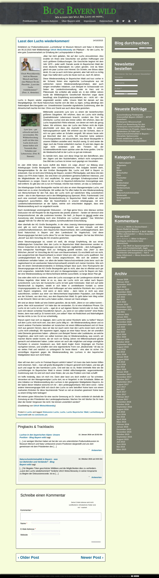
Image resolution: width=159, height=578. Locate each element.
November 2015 (124, 432)
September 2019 (124, 344)
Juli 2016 (121, 412)
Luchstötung (95, 412)
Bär (118, 168)
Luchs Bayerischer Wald (77, 412)
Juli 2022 (121, 297)
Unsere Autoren (49, 21)
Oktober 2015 (123, 434)
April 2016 (121, 419)
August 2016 (123, 409)
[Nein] (157, 576)
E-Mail (118, 88)
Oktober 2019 (123, 342)
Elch (119, 175)
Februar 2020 (123, 339)
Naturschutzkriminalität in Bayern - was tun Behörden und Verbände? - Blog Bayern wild (39, 462)
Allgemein (121, 165)
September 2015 (124, 437)
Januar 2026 (122, 279)
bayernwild (23, 415)
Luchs (29, 412)
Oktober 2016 (123, 404)
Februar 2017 (123, 397)
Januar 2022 (122, 304)
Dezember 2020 (124, 319)
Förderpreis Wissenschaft (129, 122)
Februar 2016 (123, 424)
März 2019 (121, 354)
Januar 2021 (122, 317)
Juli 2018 (121, 362)
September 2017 (124, 382)
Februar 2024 (123, 282)
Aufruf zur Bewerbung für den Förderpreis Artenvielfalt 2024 (131, 125)
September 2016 (124, 407)
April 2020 (121, 334)
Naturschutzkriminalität (128, 193)
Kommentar (26, 510)
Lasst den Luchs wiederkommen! (43, 41)
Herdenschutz (123, 188)
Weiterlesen (136, 576)
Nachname (119, 83)
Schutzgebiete (123, 198)
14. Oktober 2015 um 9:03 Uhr (90, 459)
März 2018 (121, 369)
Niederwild (122, 195)
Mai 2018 (121, 367)
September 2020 (124, 324)
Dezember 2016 (124, 402)
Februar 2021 (123, 314)
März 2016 (121, 422)
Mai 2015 (121, 447)
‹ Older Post (28, 557)
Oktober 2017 (123, 379)
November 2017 (124, 377)
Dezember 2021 (124, 307)
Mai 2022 (121, 299)
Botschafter (122, 173)
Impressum (90, 21)
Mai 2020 (121, 332)
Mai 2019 (121, 352)
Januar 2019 (122, 357)
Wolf (119, 200)
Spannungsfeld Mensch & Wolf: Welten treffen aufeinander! (135, 232)
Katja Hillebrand (124, 255)
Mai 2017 (121, 389)
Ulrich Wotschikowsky (62, 50)
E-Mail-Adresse (28, 529)
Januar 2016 (122, 427)
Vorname (119, 77)
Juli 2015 (121, 442)
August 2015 (123, 439)
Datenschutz (106, 21)
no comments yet (39, 415)
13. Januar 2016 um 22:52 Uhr (90, 435)
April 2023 (121, 287)
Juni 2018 (121, 364)
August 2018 (123, 359)
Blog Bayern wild (79, 10)
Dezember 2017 (124, 374)
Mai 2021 (121, 312)
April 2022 (121, 302)
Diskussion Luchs (51, 412)
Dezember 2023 (124, 284)
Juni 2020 (121, 329)
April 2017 (121, 392)
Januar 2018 (122, 372)
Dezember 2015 (124, 429)
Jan (118, 246)
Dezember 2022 (124, 292)
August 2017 (123, 384)
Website (24, 535)
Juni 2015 (121, 444)
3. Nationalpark (124, 163)
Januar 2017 (122, 399)
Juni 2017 (121, 387)
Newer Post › (92, 557)
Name (23, 523)
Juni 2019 (121, 349)
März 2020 (121, 337)
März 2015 (121, 449)
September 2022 (124, 294)
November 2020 (124, 322)
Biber (119, 170)
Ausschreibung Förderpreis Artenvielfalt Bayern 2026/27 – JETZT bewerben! (134, 117)
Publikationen (30, 21)
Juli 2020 (121, 327)
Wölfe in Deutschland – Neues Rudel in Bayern (132, 228)
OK (132, 576)
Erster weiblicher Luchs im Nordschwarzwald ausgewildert (131, 139)
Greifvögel (122, 185)
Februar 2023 (123, 289)
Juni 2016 (121, 414)
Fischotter (121, 178)
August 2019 (123, 347)
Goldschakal (123, 183)
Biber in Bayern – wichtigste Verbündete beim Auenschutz (132, 241)
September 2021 (124, 309)
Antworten (96, 450)
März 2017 (121, 394)
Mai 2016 (121, 417)
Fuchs (120, 180)
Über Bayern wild (71, 21)
